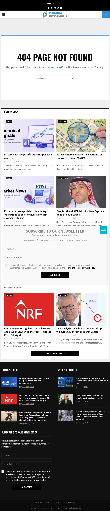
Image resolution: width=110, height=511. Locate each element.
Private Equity (63, 178)
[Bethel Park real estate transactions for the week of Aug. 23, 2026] (81, 135)
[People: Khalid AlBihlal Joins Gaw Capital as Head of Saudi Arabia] (81, 192)
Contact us (31, 508)
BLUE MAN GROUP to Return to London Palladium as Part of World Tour (91, 381)
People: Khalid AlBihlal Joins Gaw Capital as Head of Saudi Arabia (81, 213)
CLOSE (103, 230)
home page (54, 67)
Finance (9, 295)
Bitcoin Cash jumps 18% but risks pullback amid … (28, 156)
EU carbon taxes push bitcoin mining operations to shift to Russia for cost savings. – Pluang (25, 214)
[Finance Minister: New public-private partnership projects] (65, 399)
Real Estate (62, 121)
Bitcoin (8, 121)
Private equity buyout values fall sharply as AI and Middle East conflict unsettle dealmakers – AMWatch (90, 415)
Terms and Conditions (72, 508)
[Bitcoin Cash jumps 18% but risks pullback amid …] (29, 135)
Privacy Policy (55, 508)
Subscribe (26, 487)
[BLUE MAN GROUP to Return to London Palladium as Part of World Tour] (65, 382)
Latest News (11, 112)
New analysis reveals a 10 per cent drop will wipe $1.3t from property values (79, 330)
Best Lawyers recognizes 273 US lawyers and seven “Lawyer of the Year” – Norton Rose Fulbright (28, 332)
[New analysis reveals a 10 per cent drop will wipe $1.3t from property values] (81, 309)
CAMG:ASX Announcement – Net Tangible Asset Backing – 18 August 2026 (34, 381)
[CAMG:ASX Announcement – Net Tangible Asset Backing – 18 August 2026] (9, 382)
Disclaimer (42, 508)
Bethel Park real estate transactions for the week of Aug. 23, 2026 (79, 156)
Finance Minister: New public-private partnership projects (89, 397)
